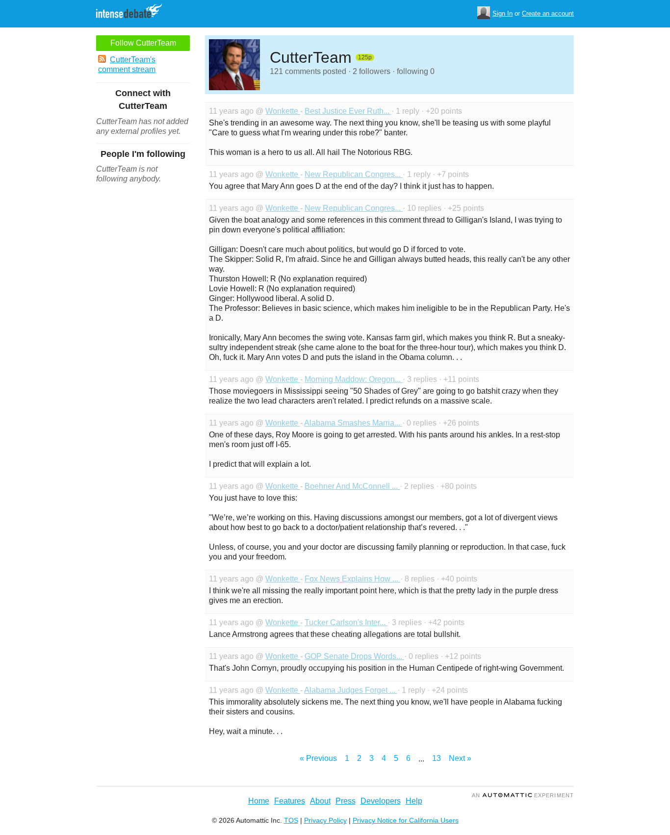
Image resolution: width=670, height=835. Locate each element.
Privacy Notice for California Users (406, 820)
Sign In (502, 13)
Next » (460, 758)
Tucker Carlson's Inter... (346, 622)
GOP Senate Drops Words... (354, 656)
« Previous (318, 758)
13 (436, 758)
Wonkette (282, 111)
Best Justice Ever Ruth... (348, 111)
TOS (291, 820)
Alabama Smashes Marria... (353, 423)
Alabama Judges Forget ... (350, 690)
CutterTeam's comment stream (126, 64)
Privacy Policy (325, 820)
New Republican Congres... (354, 174)
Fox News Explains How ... (352, 579)
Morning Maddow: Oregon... (354, 379)
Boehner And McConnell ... (352, 486)
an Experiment (523, 795)
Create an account (548, 13)
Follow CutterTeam (143, 43)
